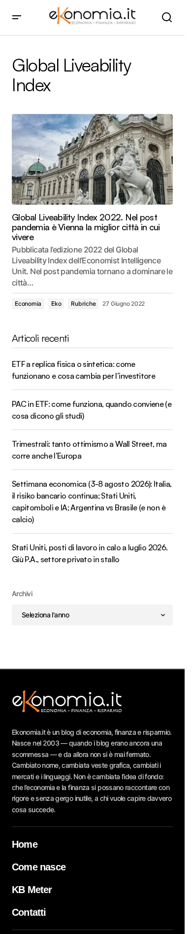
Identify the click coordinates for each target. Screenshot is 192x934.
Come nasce (38, 867)
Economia (28, 303)
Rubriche (83, 303)
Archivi (22, 593)
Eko (56, 303)
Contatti (29, 912)
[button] (17, 17)
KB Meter (32, 889)
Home (24, 844)
